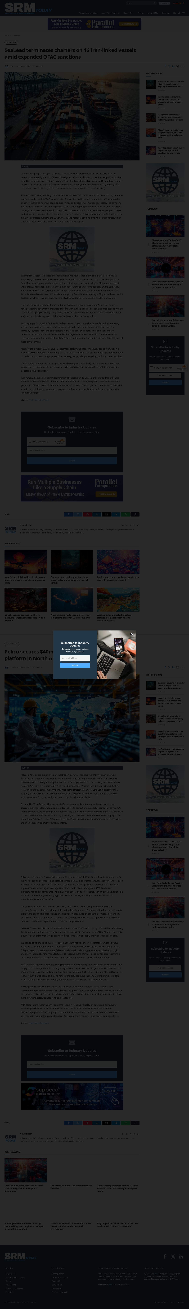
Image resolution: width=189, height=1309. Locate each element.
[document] (94, 654)
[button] (132, 634)
